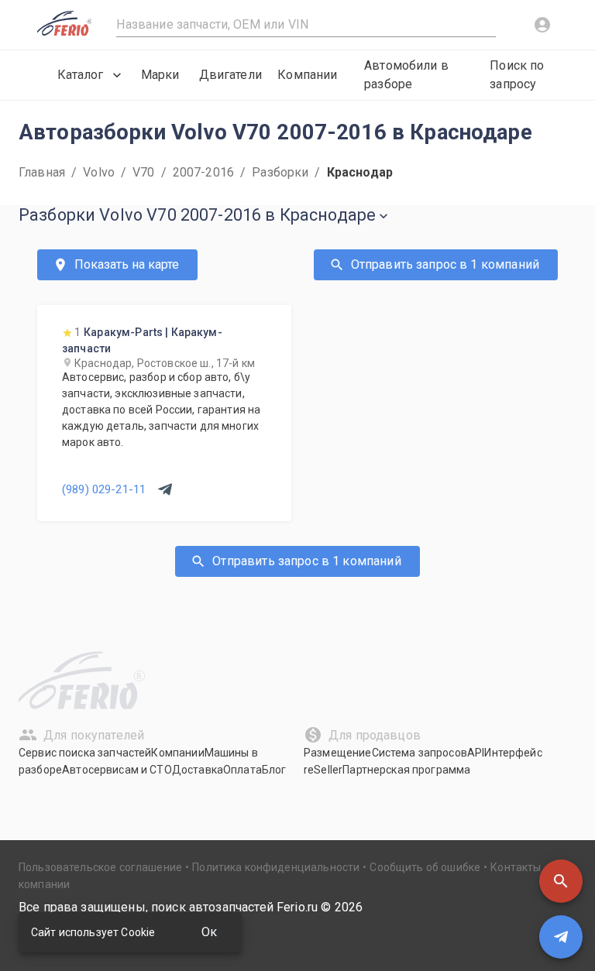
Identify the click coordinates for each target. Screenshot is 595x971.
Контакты (515, 867)
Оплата (242, 769)
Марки (160, 74)
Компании (307, 74)
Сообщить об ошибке (425, 867)
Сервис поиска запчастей (85, 752)
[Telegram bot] (561, 937)
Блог (274, 769)
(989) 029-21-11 (104, 489)
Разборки (280, 172)
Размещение (338, 752)
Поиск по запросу (517, 74)
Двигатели (230, 74)
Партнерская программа (406, 769)
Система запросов (419, 752)
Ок (209, 932)
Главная (42, 172)
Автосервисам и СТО (117, 769)
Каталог (80, 74)
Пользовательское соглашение (100, 867)
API (475, 752)
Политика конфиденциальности (275, 867)
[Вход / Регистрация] (542, 24)
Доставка (197, 769)
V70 (143, 172)
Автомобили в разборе (406, 74)
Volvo (99, 172)
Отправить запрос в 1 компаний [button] (445, 264)
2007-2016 (203, 172)
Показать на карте (126, 264)
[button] (561, 881)
